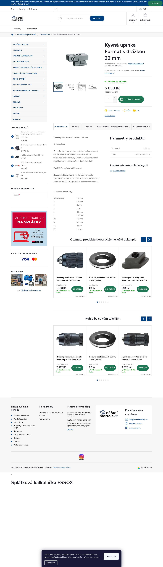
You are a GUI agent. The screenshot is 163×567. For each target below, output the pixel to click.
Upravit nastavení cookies (61, 467)
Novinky (17, 29)
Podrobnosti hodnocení (136, 64)
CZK (144, 9)
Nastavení (51, 563)
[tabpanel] (70, 272)
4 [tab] (103, 302)
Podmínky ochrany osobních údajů (24, 427)
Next (149, 239)
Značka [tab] (103, 126)
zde (97, 557)
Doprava (17, 442)
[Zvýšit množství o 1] (115, 97)
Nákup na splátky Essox (22, 435)
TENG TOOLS (44, 419)
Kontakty (22, 9)
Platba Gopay (19, 422)
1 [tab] (97, 302)
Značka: (110, 116)
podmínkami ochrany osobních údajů (27, 202)
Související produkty (119, 126)
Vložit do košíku (133, 99)
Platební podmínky (20, 419)
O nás (13, 9)
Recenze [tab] (75, 126)
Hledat (97, 18)
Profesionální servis (21, 445)
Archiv (70, 429)
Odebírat (155, 3)
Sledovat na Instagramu (31, 290)
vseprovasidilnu (135, 428)
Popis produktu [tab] (61, 126)
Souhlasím (111, 556)
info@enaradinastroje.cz (138, 419)
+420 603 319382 (135, 424)
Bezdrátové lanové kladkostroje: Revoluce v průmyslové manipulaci (79, 414)
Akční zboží (32, 29)
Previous (143, 239)
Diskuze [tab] (89, 126)
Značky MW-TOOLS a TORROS (51, 412)
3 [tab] (101, 302)
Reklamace (33, 9)
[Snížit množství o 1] (115, 101)
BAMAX (42, 416)
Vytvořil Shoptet (146, 467)
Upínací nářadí (119, 171)
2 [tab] (99, 302)
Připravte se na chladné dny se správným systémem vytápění (78, 424)
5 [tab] (105, 302)
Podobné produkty (140, 126)
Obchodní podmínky (21, 416)
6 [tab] (108, 302)
